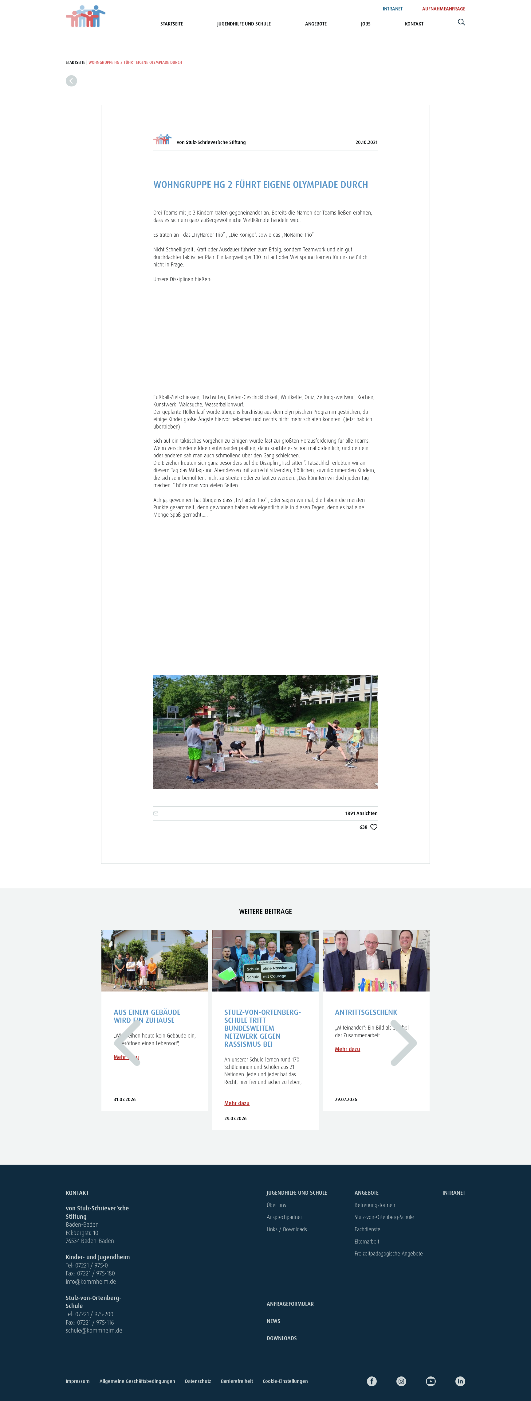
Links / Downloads (287, 1229)
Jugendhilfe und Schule (244, 24)
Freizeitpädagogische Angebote (389, 1253)
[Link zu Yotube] (421, 1381)
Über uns (276, 1205)
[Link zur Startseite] (86, 16)
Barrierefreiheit (237, 1381)
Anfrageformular (290, 1304)
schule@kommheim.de (94, 1330)
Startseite (171, 24)
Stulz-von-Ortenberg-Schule (384, 1217)
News (273, 1321)
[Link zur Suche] (461, 24)
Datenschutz (198, 1381)
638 (364, 827)
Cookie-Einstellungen (285, 1381)
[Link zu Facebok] (362, 1381)
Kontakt (414, 24)
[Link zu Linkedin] (450, 1381)
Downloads (282, 1338)
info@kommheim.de (91, 1282)
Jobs (366, 24)
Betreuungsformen (375, 1205)
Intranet (393, 9)
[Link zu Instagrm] (391, 1381)
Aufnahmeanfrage (443, 9)
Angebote (316, 24)
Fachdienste (367, 1229)
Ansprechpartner (284, 1217)
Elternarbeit (367, 1241)
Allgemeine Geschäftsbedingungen (137, 1381)
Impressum (78, 1381)
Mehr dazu (237, 1103)
